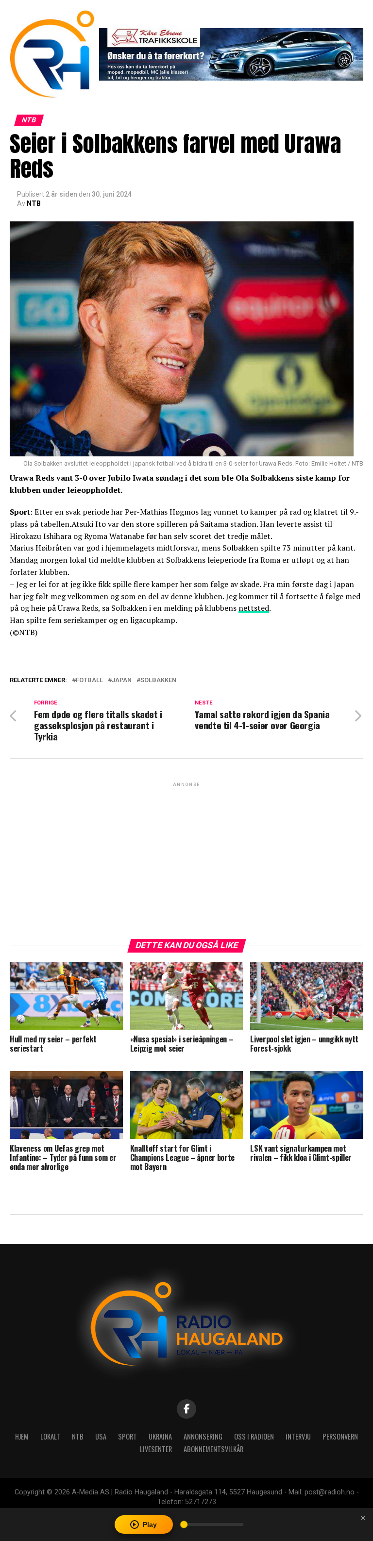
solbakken (158, 680)
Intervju (298, 1436)
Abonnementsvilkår (213, 1449)
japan (122, 680)
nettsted (253, 608)
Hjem (22, 1436)
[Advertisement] (186, 857)
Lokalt (50, 1436)
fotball (89, 680)
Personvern (340, 1436)
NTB (34, 203)
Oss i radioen (254, 1436)
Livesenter (156, 1449)
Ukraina (160, 1436)
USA (100, 1436)
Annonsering (203, 1436)
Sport (127, 1436)
